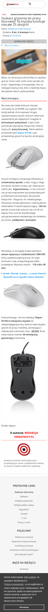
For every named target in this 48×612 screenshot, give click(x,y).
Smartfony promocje (24, 545)
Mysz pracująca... (12, 45)
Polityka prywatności (24, 501)
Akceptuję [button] (24, 607)
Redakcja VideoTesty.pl (19, 28)
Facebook (24, 569)
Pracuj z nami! (24, 522)
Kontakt (24, 513)
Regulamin (24, 509)
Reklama (24, 496)
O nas (24, 518)
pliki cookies (30, 577)
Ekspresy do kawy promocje (24, 541)
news (4, 14)
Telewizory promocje (24, 537)
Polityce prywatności (14, 584)
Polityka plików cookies (24, 505)
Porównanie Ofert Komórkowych (24, 550)
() (14, 35)
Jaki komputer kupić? (24, 554)
